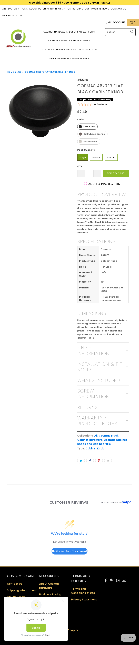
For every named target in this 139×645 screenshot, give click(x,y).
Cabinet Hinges (58, 40)
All (95, 435)
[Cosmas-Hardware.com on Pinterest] (111, 581)
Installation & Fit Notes (99, 367)
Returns (78, 8)
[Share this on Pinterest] (99, 460)
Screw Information (93, 394)
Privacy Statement (84, 599)
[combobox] (120, 32)
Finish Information (93, 350)
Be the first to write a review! (69, 551)
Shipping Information (57, 8)
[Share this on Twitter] (81, 460)
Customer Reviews (97, 8)
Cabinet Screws (79, 40)
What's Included (98, 380)
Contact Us (118, 8)
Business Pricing (50, 594)
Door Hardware (60, 58)
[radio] (87, 127)
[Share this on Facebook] (90, 460)
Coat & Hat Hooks (53, 49)
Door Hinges (80, 58)
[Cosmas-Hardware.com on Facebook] (105, 581)
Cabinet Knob (94, 448)
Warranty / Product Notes (97, 421)
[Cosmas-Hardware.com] (18, 38)
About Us (35, 8)
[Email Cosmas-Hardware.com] (124, 581)
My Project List (12, 15)
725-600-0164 (10, 8)
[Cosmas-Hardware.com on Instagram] (118, 581)
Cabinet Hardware (55, 31)
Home (24, 8)
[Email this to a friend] (108, 460)
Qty (79, 166)
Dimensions (91, 313)
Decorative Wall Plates (82, 49)
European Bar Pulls (82, 31)
